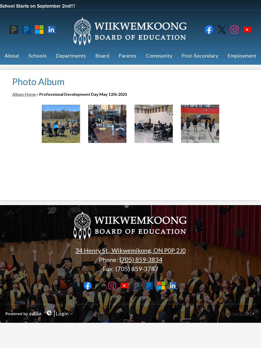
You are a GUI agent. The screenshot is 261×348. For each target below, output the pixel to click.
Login (57, 313)
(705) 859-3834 (140, 259)
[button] (12, 55)
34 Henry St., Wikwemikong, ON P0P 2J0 (130, 250)
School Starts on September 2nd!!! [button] (37, 6)
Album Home (24, 94)
